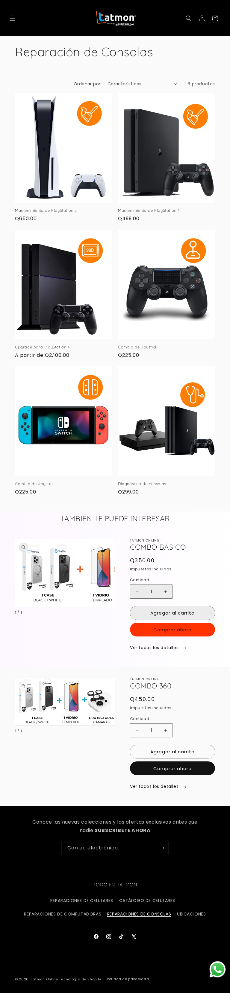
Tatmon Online (44, 979)
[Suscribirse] (162, 848)
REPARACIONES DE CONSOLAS (139, 914)
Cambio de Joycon (34, 483)
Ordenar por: (88, 84)
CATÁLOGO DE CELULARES (147, 900)
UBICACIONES (191, 914)
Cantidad (139, 580)
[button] (12, 18)
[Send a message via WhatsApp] (217, 969)
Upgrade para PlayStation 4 (42, 347)
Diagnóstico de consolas (142, 483)
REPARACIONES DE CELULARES (81, 900)
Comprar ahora (172, 630)
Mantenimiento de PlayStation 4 (149, 210)
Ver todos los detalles (155, 648)
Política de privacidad (128, 978)
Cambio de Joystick (138, 347)
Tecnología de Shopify (80, 979)
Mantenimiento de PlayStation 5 (46, 210)
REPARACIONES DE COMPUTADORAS (62, 914)
